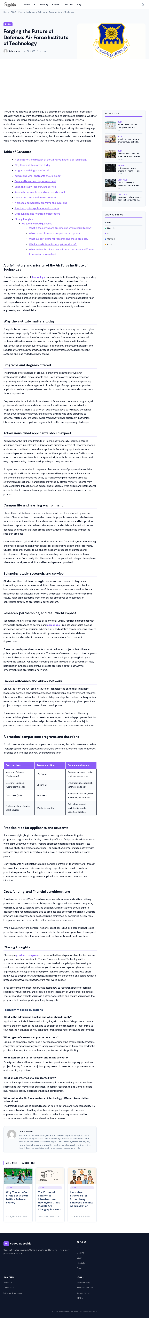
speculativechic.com (68, 1311)
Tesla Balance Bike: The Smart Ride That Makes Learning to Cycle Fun (129, 155)
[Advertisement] (74, 81)
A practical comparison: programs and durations (41, 202)
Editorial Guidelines (12, 1293)
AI (35, 4)
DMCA (80, 1298)
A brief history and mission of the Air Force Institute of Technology (51, 159)
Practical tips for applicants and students (37, 208)
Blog (79, 4)
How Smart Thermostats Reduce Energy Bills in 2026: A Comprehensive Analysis (129, 198)
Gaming (44, 4)
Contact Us (8, 1287)
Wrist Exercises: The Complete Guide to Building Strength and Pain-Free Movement (128, 126)
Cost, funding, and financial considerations (37, 213)
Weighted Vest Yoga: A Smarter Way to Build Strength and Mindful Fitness (128, 140)
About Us (7, 1282)
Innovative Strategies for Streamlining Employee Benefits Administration (81, 1199)
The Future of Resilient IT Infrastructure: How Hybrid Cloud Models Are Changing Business (49, 1201)
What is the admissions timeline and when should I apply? (60, 228)
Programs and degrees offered (32, 170)
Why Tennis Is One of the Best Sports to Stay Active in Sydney (17, 1197)
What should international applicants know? (53, 244)
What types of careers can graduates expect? (54, 233)
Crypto (56, 4)
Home (27, 4)
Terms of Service (85, 1287)
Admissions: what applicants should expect (38, 175)
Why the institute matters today (32, 165)
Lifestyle (68, 4)
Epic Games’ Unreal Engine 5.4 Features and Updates (129, 169)
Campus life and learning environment (35, 181)
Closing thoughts (24, 219)
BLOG (13, 12)
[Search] (143, 4)
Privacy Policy (83, 1282)
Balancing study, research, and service (35, 186)
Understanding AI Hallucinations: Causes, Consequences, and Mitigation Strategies (129, 184)
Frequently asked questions (37, 223)
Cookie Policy (83, 1293)
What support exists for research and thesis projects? (58, 238)
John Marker (15, 51)
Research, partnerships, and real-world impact (40, 192)
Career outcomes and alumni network (35, 197)
